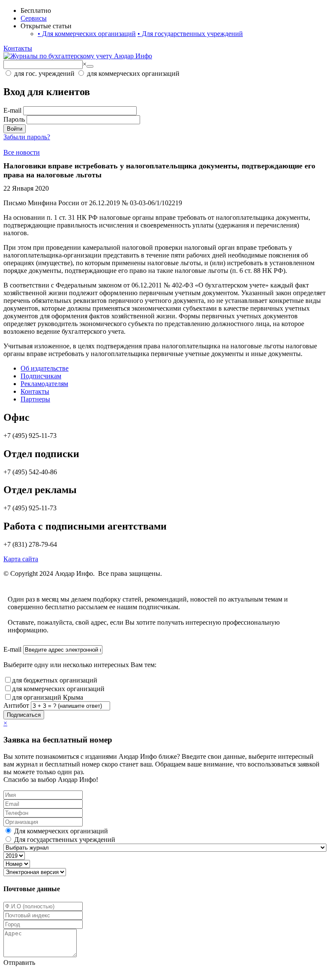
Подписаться (24, 715)
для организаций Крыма (47, 697)
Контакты (17, 48)
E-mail (12, 110)
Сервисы (34, 18)
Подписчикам (41, 376)
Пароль (14, 119)
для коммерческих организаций (58, 688)
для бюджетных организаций (54, 680)
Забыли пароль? (26, 137)
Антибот (16, 705)
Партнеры (35, 399)
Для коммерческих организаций (87, 33)
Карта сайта (20, 559)
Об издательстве (45, 368)
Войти (14, 129)
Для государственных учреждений (190, 33)
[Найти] (90, 66)
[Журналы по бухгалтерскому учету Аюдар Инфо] (77, 56)
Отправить (19, 962)
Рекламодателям (44, 383)
